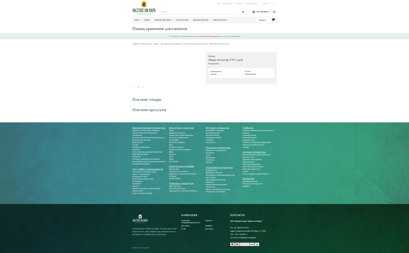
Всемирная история (213, 138)
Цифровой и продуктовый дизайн (182, 174)
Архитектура (174, 169)
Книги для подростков (251, 169)
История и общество (218, 127)
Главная (135, 44)
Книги (136, 20)
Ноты (171, 157)
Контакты (266, 3)
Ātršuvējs (211, 56)
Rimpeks (248, 71)
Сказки (245, 171)
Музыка (172, 154)
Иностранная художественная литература (148, 161)
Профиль (262, 20)
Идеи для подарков (200, 20)
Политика (209, 140)
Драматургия (137, 142)
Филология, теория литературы (181, 135)
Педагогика (210, 187)
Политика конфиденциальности (190, 221)
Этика (208, 155)
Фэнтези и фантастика (141, 147)
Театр (171, 159)
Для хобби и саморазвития (147, 169)
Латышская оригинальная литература (147, 152)
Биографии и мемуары (215, 130)
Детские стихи (248, 157)
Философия (210, 158)
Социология (210, 142)
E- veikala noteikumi (251, 3)
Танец (171, 130)
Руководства (137, 181)
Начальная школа (249, 138)
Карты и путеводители (141, 174)
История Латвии (212, 135)
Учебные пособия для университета (257, 142)
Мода (171, 152)
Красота (135, 186)
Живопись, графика (177, 142)
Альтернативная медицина (216, 185)
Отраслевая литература (219, 167)
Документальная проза (141, 140)
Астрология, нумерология (216, 150)
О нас (218, 3)
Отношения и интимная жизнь (144, 172)
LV (273, 3)
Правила (208, 226)
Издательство (228, 3)
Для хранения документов (172, 44)
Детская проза (248, 162)
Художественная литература (148, 127)
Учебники (248, 127)
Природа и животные (181, 183)
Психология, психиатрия (215, 192)
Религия (209, 162)
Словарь (246, 147)
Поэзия (135, 145)
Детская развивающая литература (256, 155)
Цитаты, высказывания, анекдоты (146, 130)
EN (276, 3)
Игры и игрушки (182, 20)
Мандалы (246, 186)
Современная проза (140, 154)
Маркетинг (210, 182)
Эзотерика (210, 153)
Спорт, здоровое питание (142, 193)
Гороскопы (210, 160)
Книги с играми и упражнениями (256, 174)
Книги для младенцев (251, 164)
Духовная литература (218, 147)
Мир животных (175, 186)
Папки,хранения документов (196, 44)
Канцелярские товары (163, 20)
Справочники (137, 191)
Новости (208, 220)
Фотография (174, 140)
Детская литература (254, 152)
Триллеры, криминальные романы (146, 159)
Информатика (211, 170)
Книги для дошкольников (253, 167)
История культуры (176, 147)
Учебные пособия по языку (253, 145)
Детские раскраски (250, 181)
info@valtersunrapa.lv (247, 238)
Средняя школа (249, 140)
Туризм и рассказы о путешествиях (146, 188)
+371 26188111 (241, 234)
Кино (171, 145)
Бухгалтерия (211, 177)
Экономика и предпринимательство (220, 175)
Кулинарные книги (139, 177)
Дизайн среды (175, 178)
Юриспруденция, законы (215, 180)
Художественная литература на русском (148, 138)
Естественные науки (177, 188)
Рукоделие (136, 184)
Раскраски (248, 178)
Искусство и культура (181, 127)
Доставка (185, 226)
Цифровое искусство (177, 133)
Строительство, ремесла (178, 171)
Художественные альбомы (180, 150)
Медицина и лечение (214, 173)
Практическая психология (142, 179)
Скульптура (173, 161)
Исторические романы (141, 164)
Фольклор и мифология (178, 138)
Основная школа (249, 135)
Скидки (147, 20)
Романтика (136, 157)
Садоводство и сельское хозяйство (183, 191)
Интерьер (173, 176)
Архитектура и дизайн (181, 166)
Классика (136, 150)
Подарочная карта (220, 20)
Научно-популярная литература (218, 189)
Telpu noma (238, 3)
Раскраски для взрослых (253, 184)
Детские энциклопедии (252, 159)
